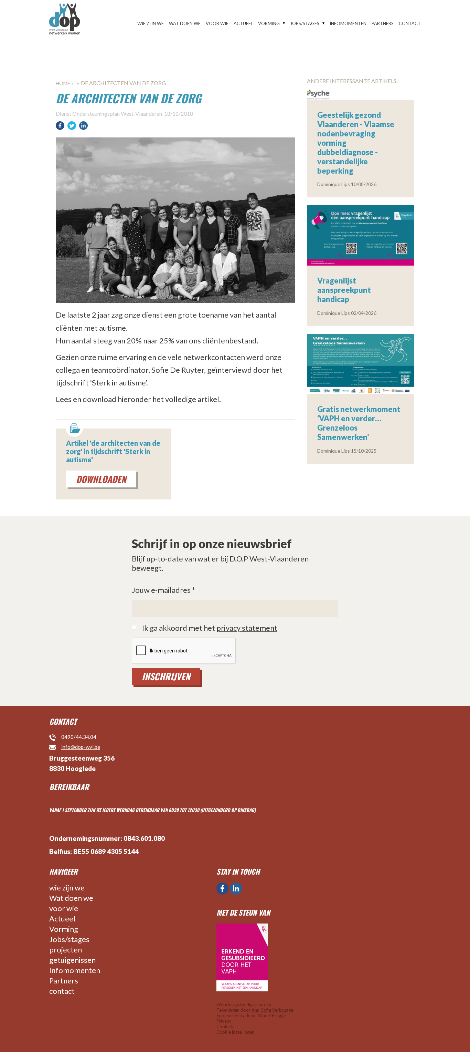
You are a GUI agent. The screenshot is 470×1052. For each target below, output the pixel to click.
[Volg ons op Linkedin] (236, 889)
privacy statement (246, 627)
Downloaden (101, 479)
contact (410, 23)
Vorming (269, 23)
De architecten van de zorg (123, 83)
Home (63, 83)
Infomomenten (348, 23)
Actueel (243, 23)
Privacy (223, 1021)
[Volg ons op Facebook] (222, 889)
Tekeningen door (254, 1010)
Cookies (224, 1026)
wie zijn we (150, 23)
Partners (383, 23)
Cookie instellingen (235, 1032)
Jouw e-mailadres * (163, 590)
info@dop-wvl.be (80, 747)
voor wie (217, 23)
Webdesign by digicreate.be (244, 1004)
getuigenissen (72, 960)
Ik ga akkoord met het (209, 628)
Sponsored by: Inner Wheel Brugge (251, 1015)
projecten (65, 949)
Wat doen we (185, 23)
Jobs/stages (304, 23)
